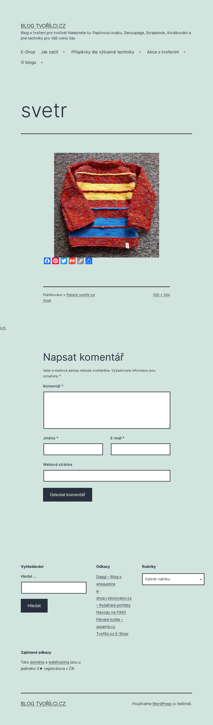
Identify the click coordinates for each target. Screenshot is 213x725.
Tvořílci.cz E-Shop (112, 633)
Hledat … (29, 576)
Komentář (53, 386)
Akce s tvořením (163, 51)
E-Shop (28, 51)
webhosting (58, 662)
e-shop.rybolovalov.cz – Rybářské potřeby (114, 598)
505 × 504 (161, 295)
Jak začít (49, 51)
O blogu (28, 62)
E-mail (117, 438)
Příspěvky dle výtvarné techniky (102, 51)
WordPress (161, 704)
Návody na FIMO (111, 612)
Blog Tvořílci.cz (43, 26)
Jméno (50, 438)
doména (37, 662)
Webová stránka (57, 464)
